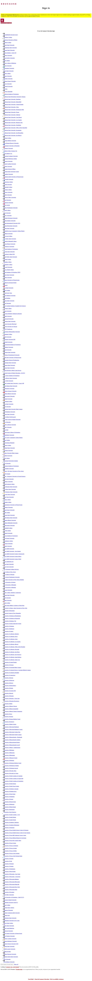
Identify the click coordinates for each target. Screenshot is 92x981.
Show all (16, 964)
